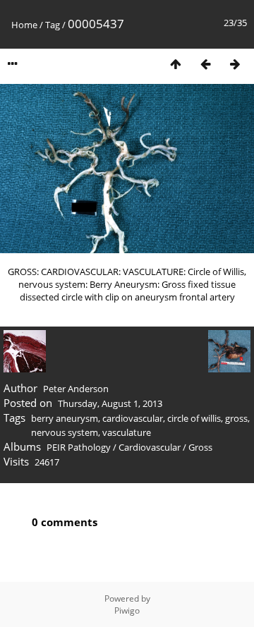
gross (236, 418)
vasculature (126, 432)
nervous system (64, 432)
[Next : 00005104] (235, 64)
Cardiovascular (150, 447)
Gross (200, 447)
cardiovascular (132, 418)
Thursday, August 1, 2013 (110, 403)
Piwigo (127, 610)
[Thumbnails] (175, 64)
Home (24, 24)
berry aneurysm (64, 418)
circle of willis (194, 418)
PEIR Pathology (79, 447)
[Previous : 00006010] (205, 64)
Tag (52, 24)
